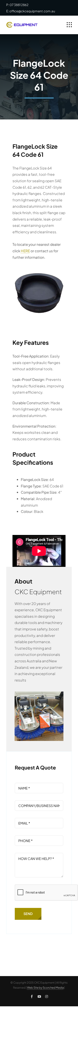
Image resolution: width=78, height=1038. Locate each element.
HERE (25, 251)
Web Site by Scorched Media (45, 987)
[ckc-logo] (22, 23)
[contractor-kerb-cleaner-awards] (39, 693)
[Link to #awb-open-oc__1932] (69, 24)
